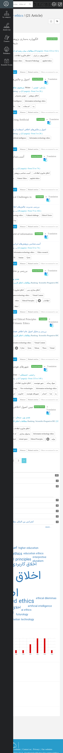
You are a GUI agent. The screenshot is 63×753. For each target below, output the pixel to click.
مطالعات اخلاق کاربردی (21, 283)
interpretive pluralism (39, 559)
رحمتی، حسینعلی (27, 375)
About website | (14, 749)
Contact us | (27, 749)
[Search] (30, 4)
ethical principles (17, 559)
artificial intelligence (40, 606)
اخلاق (16, 607)
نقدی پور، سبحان (23, 417)
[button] (53, 322)
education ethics (33, 553)
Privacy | (36, 749)
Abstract (22, 72)
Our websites (46, 749)
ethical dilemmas (46, 598)
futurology (22, 614)
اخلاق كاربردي (24, 564)
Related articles (33, 72)
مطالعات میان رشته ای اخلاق (22, 51)
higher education (28, 548)
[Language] (54, 4)
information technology (20, 619)
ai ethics (26, 610)
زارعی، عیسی (39, 87)
